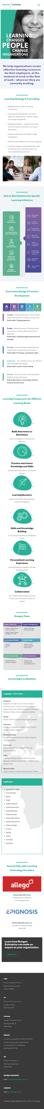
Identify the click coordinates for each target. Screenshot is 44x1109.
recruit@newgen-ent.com (14, 1092)
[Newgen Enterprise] (11, 5)
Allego (28, 895)
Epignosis (28, 923)
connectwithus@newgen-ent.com (17, 1080)
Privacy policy (36, 1101)
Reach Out (12, 954)
